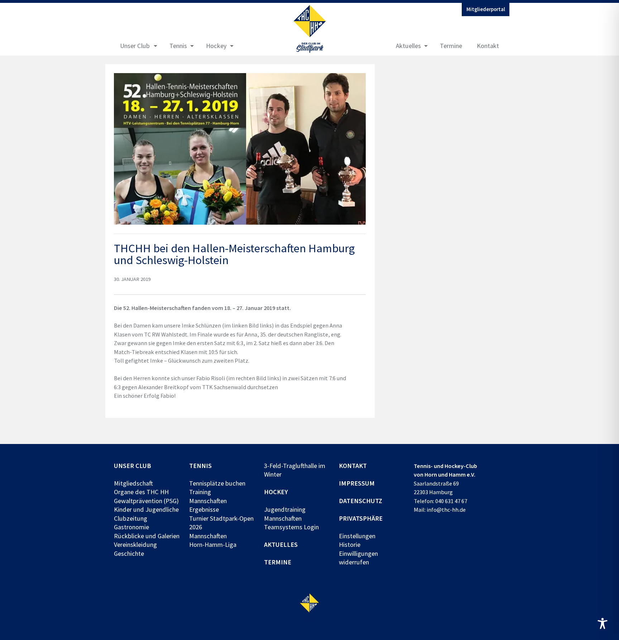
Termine (451, 46)
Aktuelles (408, 46)
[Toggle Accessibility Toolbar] (602, 623)
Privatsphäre (361, 518)
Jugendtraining (285, 509)
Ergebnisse (204, 509)
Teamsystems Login (291, 527)
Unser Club (135, 46)
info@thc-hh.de (446, 509)
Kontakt (488, 46)
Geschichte (129, 553)
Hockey (216, 46)
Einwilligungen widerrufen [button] (358, 557)
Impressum (357, 483)
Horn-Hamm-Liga (212, 544)
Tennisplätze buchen (217, 483)
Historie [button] (349, 544)
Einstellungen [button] (357, 536)
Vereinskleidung (135, 544)
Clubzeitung (130, 518)
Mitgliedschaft (133, 483)
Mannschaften (208, 501)
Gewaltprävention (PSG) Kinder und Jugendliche (146, 505)
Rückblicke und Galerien (146, 536)
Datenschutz (360, 501)
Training (200, 492)
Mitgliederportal (485, 9)
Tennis (178, 46)
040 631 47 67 (451, 501)
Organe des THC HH (141, 492)
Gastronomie (131, 527)
